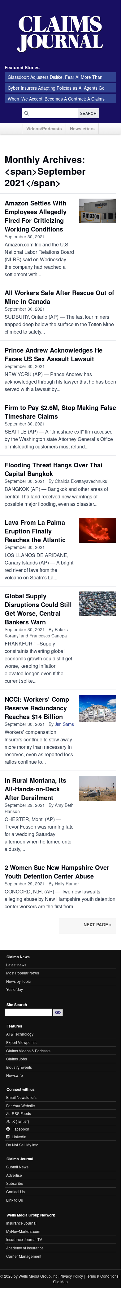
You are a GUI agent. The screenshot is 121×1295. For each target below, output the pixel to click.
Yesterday (14, 989)
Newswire (14, 1075)
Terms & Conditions (102, 1276)
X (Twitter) (20, 1121)
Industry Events (19, 1067)
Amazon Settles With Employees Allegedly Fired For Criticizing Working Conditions (36, 215)
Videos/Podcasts (44, 128)
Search (88, 113)
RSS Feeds (21, 1113)
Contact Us (15, 1191)
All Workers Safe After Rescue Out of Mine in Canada (59, 297)
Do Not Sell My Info (22, 1144)
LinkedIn (19, 1137)
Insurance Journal (21, 1222)
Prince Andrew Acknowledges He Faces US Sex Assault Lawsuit (53, 354)
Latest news (16, 964)
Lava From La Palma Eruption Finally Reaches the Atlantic (35, 531)
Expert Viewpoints (21, 1042)
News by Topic (18, 981)
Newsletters (82, 128)
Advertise (14, 1175)
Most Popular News (22, 972)
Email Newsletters (21, 1097)
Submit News (17, 1166)
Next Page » (98, 924)
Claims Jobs (16, 1058)
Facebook (20, 1129)
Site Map (60, 1281)
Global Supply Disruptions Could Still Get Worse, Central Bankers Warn (38, 608)
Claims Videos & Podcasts (28, 1050)
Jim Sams (64, 724)
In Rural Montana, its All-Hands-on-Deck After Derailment (35, 789)
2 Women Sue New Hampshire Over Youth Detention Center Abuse (57, 871)
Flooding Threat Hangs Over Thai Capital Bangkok (53, 469)
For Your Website (20, 1105)
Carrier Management (23, 1256)
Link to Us (14, 1200)
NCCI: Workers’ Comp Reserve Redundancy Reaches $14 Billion (37, 708)
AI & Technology (19, 1033)
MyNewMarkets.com (23, 1231)
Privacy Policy (71, 1276)
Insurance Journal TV (24, 1239)
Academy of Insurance (25, 1247)
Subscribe (14, 1183)
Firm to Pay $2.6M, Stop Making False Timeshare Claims (60, 411)
